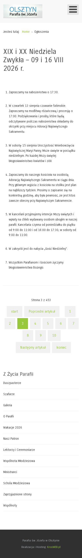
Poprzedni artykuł (42, 311)
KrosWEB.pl (54, 547)
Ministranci (10, 472)
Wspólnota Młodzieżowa (19, 461)
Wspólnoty (10, 505)
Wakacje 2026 (12, 427)
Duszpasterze (12, 383)
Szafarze (9, 394)
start (14, 311)
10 (54, 335)
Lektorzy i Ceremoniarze (19, 450)
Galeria (7, 405)
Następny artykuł (33, 347)
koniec (61, 347)
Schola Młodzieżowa (16, 483)
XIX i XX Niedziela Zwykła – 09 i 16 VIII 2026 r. (33, 60)
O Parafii (8, 416)
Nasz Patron (11, 439)
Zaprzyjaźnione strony (17, 494)
